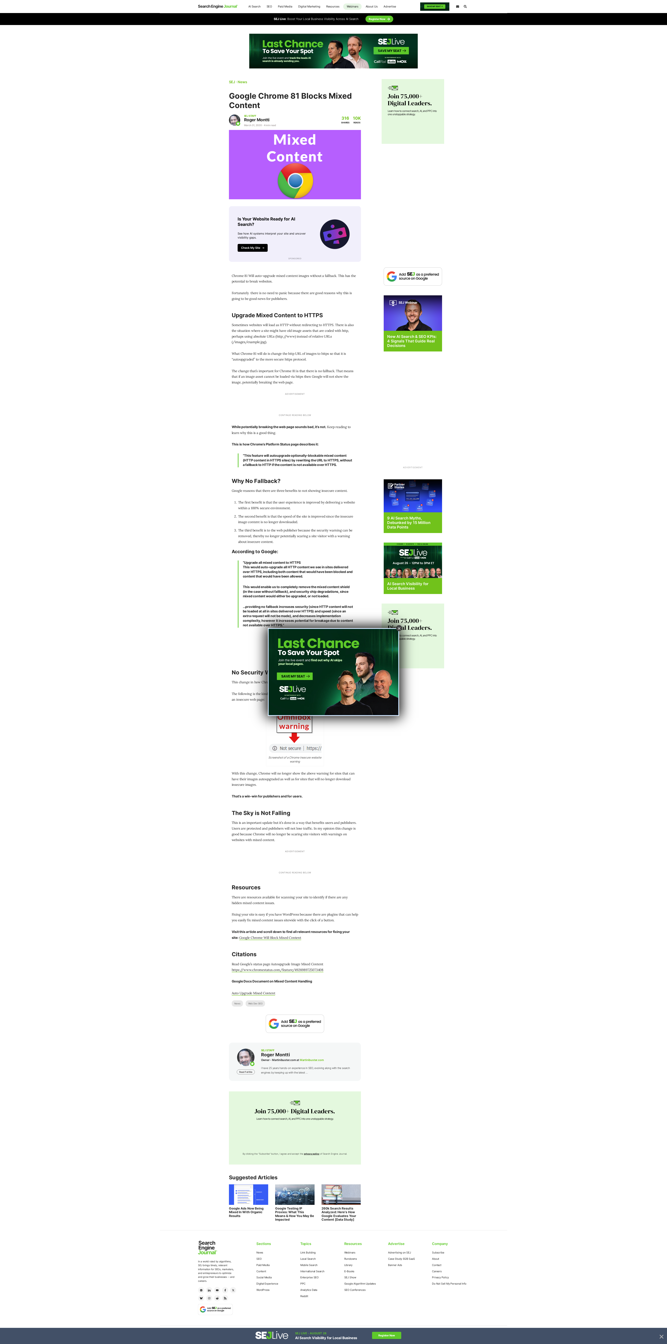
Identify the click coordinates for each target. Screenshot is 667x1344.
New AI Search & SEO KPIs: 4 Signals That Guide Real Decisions (412, 341)
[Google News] (201, 1290)
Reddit (304, 1296)
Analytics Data (308, 1290)
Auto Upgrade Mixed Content (253, 993)
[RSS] (225, 1298)
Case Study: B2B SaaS (401, 1258)
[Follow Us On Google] (295, 1023)
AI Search (254, 6)
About (435, 1258)
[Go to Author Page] (234, 120)
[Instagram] (209, 1298)
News (237, 1003)
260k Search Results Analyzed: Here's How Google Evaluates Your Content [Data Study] (339, 1214)
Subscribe (438, 1252)
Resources (332, 6)
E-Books (349, 1271)
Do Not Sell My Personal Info (449, 1283)
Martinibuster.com (312, 1060)
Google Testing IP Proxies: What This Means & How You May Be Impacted (294, 1214)
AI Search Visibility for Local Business (407, 586)
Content (261, 1271)
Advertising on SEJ (399, 1252)
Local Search (308, 1258)
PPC (303, 1283)
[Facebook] (225, 1290)
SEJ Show (350, 1277)
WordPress (263, 1290)
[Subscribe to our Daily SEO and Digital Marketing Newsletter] (457, 6)
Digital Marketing (309, 6)
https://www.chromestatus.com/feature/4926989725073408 (277, 970)
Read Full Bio (245, 1072)
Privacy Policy (440, 1277)
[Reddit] (217, 1298)
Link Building (308, 1252)
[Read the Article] (248, 1194)
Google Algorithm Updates (360, 1283)
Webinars (352, 6)
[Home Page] (218, 7)
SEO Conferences (355, 1290)
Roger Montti (257, 119)
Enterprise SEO (309, 1277)
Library (348, 1265)
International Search (312, 1271)
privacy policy (311, 1153)
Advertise (390, 6)
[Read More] (413, 496)
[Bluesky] (201, 1298)
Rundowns (350, 1258)
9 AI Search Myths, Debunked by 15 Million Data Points (408, 523)
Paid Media (285, 6)
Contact (436, 1265)
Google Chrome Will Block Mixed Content (270, 938)
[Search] (465, 6)
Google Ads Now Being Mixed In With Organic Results (246, 1212)
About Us (372, 6)
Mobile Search (309, 1265)
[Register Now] (413, 313)
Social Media (264, 1277)
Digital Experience (267, 1283)
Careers (437, 1271)
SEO (269, 6)
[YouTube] (217, 1290)
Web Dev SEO (255, 1003)
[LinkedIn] (209, 1290)
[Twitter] (233, 1290)
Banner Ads (395, 1265)
